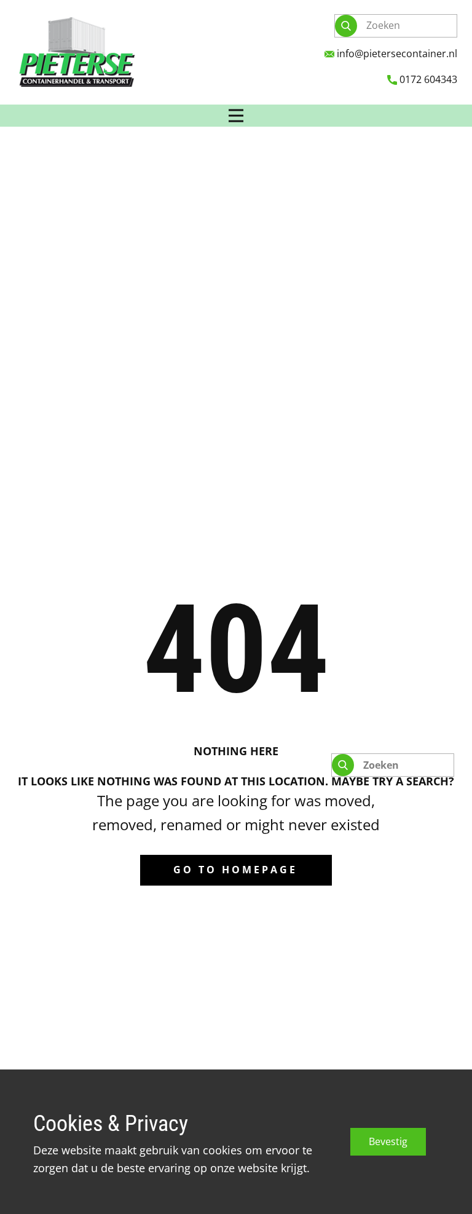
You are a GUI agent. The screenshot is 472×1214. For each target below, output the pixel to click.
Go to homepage (235, 869)
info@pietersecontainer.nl (395, 53)
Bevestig (388, 1141)
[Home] (76, 52)
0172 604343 (427, 79)
